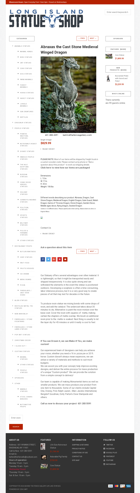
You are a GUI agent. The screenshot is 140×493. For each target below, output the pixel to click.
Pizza (22, 285)
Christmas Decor (23, 340)
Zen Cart (24, 489)
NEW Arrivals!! (21, 314)
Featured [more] (118, 49)
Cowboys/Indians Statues (27, 201)
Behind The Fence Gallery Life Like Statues (42, 486)
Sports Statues (24, 216)
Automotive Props (25, 406)
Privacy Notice (78, 449)
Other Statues (27, 240)
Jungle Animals (24, 105)
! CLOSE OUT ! (20, 346)
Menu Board (25, 279)
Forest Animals (24, 86)
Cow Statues (26, 68)
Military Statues (24, 224)
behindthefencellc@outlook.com (23, 457)
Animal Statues (24, 358)
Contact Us (46, 228)
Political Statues (24, 209)
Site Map (76, 460)
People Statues (22, 128)
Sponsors (19, 378)
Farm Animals (26, 79)
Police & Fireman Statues (24, 233)
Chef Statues (26, 257)
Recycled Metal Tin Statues (24, 307)
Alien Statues (21, 300)
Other (17, 383)
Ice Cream (24, 274)
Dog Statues (26, 74)
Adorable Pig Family (58, 457)
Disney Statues (27, 151)
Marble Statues (24, 390)
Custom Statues (22, 351)
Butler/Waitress (27, 252)
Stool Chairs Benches (26, 398)
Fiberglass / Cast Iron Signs (26, 293)
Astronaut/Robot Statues (27, 145)
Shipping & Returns (80, 445)
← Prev (81, 38)
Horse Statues (27, 93)
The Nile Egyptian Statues (24, 167)
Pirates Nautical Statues (24, 136)
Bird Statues (26, 57)
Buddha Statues (24, 176)
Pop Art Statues (22, 335)
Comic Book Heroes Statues (25, 184)
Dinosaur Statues (23, 123)
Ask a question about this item (56, 247)
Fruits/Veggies (27, 268)
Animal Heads (26, 51)
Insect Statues (27, 98)
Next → (93, 38)
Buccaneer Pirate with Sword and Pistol (121, 78)
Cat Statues (25, 63)
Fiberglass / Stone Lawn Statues (23, 328)
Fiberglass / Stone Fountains (23, 320)
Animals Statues (22, 46)
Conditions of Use (80, 453)
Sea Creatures (26, 112)
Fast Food (24, 263)
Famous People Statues (27, 158)
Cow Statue (119, 55)
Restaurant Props (23, 246)
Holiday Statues (24, 193)
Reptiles (24, 117)
